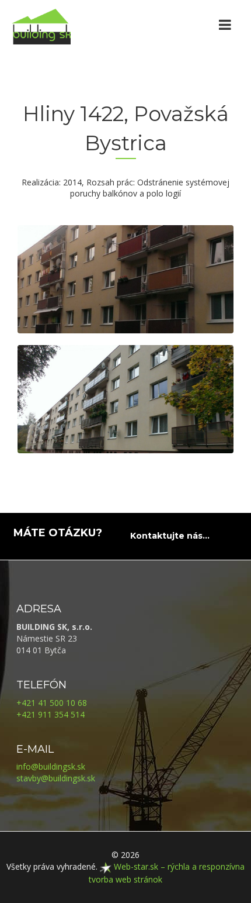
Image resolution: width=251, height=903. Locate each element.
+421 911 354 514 (50, 714)
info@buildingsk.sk (50, 766)
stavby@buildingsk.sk (55, 778)
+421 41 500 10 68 (51, 702)
